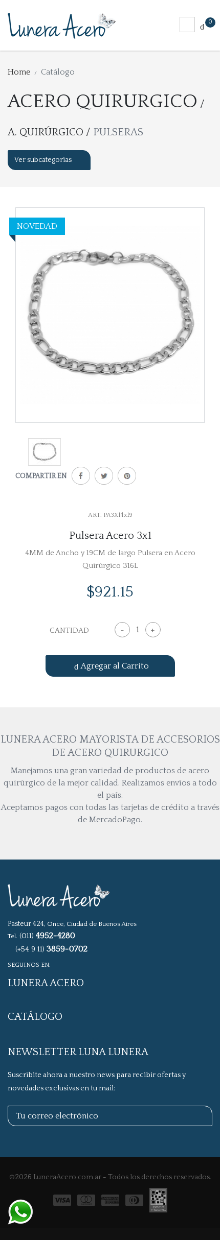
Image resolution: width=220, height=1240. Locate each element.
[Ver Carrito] (202, 26)
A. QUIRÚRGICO (45, 132)
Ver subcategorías (43, 160)
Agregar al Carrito (115, 666)
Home (19, 72)
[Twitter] (101, 478)
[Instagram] (71, 964)
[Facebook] (78, 478)
